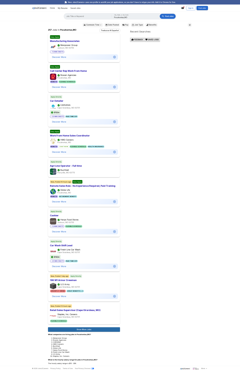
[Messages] (182, 8)
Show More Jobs (84, 329)
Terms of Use (68, 368)
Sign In (190, 8)
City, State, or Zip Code (121, 15)
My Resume (63, 8)
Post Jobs (202, 8)
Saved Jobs (75, 8)
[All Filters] (190, 25)
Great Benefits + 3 (75, 291)
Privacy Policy (55, 368)
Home (52, 8)
